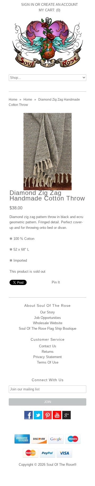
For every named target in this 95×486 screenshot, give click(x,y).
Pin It (56, 282)
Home (13, 99)
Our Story (47, 312)
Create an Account (59, 5)
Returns (48, 352)
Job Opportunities (47, 318)
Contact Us (47, 346)
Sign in (27, 5)
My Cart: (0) (49, 10)
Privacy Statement (47, 357)
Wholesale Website (47, 323)
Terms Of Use (47, 362)
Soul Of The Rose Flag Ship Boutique (47, 328)
